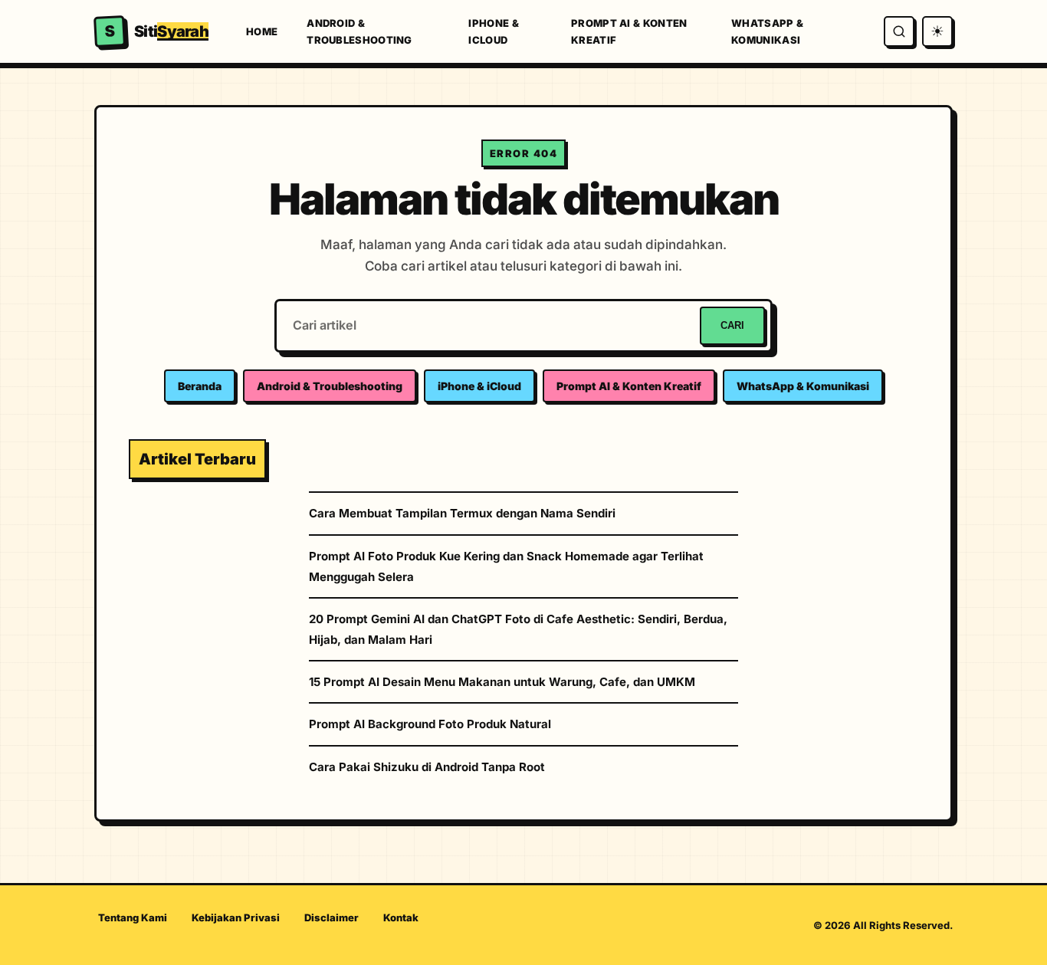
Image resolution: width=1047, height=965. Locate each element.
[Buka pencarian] (899, 31)
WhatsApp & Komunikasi (767, 31)
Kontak (400, 917)
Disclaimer (331, 917)
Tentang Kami (132, 917)
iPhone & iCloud (493, 31)
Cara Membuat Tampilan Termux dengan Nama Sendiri (462, 513)
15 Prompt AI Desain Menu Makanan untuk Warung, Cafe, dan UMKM (502, 682)
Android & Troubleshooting (359, 31)
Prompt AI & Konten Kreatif (629, 31)
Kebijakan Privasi (236, 917)
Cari (732, 325)
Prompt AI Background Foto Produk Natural (430, 724)
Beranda (200, 385)
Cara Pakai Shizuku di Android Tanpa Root (427, 767)
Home (261, 31)
